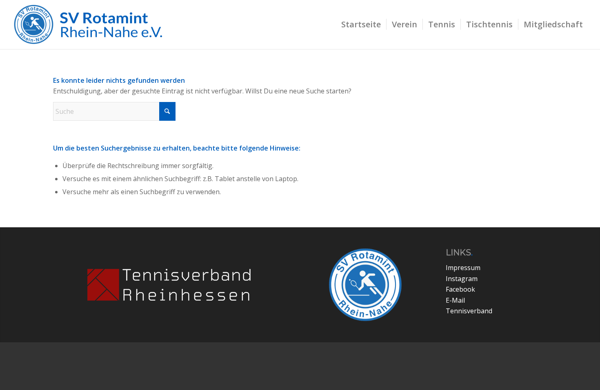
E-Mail (455, 300)
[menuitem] (361, 24)
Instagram (462, 278)
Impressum (463, 267)
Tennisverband (469, 310)
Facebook (460, 289)
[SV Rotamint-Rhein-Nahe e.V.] (93, 24)
